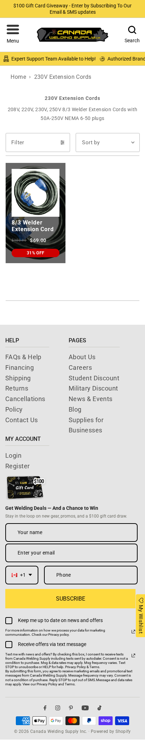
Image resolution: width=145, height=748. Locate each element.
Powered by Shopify (111, 731)
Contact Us (21, 420)
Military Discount (93, 388)
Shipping (18, 378)
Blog (75, 409)
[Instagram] (57, 708)
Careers (80, 367)
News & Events (91, 398)
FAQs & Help (23, 357)
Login (13, 455)
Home (18, 77)
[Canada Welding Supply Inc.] (72, 34)
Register (17, 466)
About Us (82, 357)
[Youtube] (85, 708)
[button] (12, 34)
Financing (19, 367)
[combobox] (21, 575)
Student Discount (94, 378)
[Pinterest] (71, 708)
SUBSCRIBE (70, 598)
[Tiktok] (99, 708)
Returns (16, 388)
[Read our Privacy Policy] (133, 631)
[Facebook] (45, 708)
